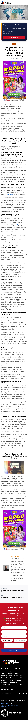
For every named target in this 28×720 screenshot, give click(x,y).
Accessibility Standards (6, 675)
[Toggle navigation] (25, 2)
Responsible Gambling (6, 668)
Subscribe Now (14, 650)
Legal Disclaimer (13, 682)
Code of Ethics (9, 677)
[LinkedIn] (24, 693)
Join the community (14, 37)
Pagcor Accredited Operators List (17, 671)
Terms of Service (5, 687)
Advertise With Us (18, 675)
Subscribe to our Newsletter (7, 689)
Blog (14, 44)
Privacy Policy (18, 684)
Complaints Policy (18, 677)
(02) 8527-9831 (4, 703)
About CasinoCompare (18, 668)
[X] (21, 693)
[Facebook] (17, 693)
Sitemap (10, 673)
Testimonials (13, 687)
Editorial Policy (4, 682)
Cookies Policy (4, 680)
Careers (3, 677)
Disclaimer (11, 680)
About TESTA (4, 671)
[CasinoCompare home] (6, 2)
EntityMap (15, 673)
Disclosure (18, 680)
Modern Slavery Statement (7, 684)
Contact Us (3, 673)
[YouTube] (26, 693)
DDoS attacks (10, 194)
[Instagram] (19, 693)
